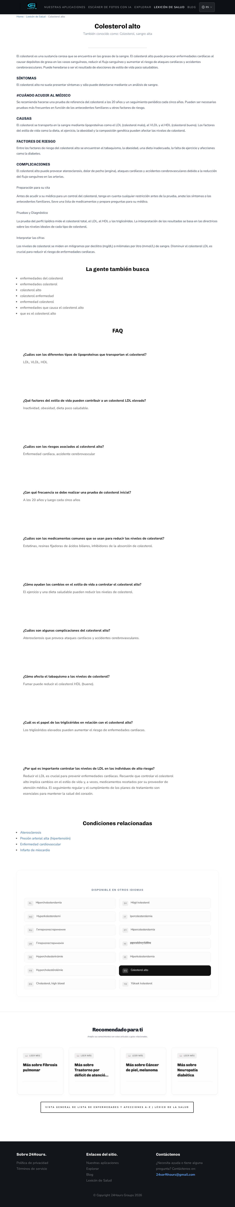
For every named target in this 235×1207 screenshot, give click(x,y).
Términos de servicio (32, 1168)
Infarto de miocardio (35, 850)
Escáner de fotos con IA (110, 7)
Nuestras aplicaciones (64, 7)
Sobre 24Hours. (31, 1154)
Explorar (142, 7)
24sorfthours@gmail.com (175, 1174)
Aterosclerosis (30, 832)
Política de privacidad (32, 1163)
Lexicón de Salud (169, 7)
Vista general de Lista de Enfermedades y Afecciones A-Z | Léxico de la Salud (117, 1107)
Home (20, 16)
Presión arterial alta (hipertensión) (45, 838)
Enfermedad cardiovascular (40, 844)
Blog (191, 7)
